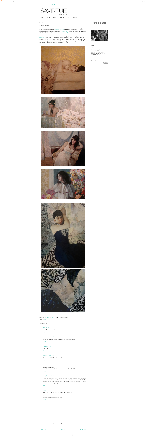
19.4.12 (53, 355)
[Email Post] (57, 317)
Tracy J (45, 346)
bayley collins (65, 32)
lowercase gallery (59, 29)
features (62, 17)
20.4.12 (52, 365)
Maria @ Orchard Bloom (49, 337)
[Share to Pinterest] (67, 317)
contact (75, 17)
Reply (44, 332)
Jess (44, 327)
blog (54, 17)
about (41, 17)
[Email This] (61, 317)
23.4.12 (53, 376)
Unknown (45, 390)
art (45, 319)
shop (48, 17)
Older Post (83, 429)
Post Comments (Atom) (66, 435)
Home (63, 429)
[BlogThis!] (62, 317)
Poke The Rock (47, 355)
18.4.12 (47, 327)
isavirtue (47, 317)
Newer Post (42, 429)
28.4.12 (50, 390)
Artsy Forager (47, 376)
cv (68, 17)
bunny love (65, 31)
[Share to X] (64, 317)
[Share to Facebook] (65, 317)
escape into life (76, 32)
